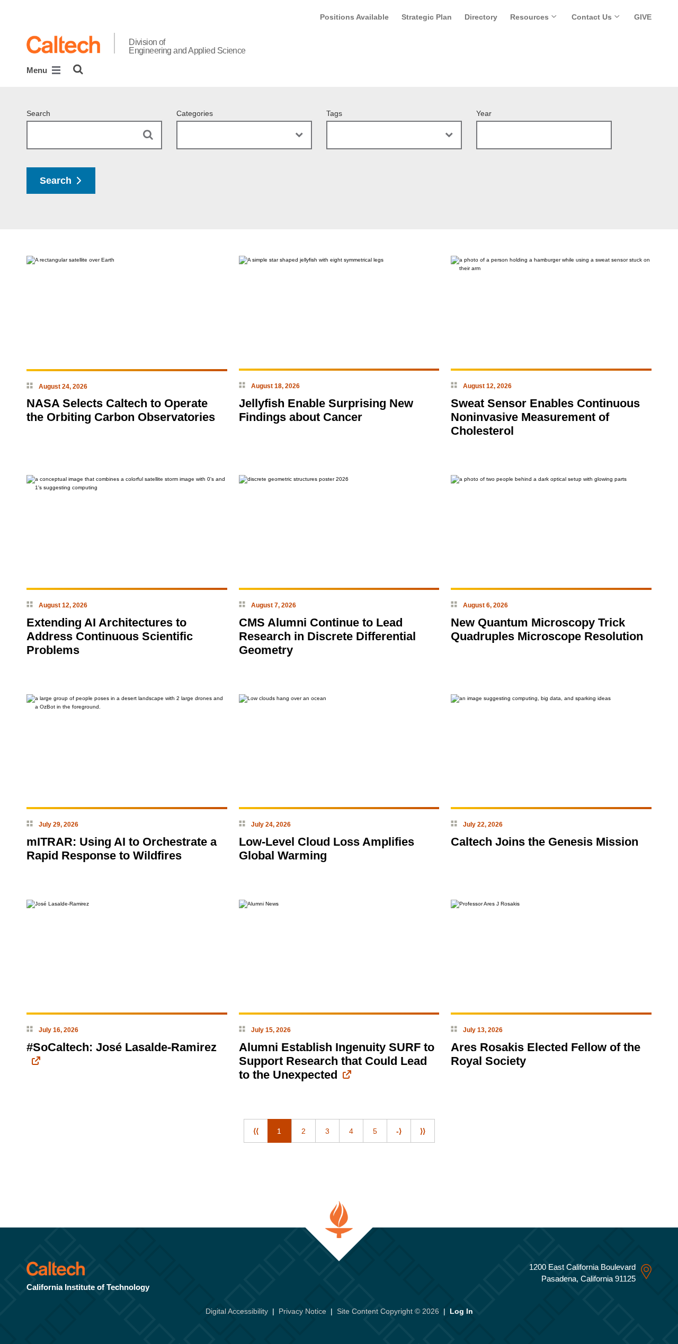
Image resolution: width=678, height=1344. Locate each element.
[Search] (78, 69)
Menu (37, 70)
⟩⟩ (422, 1131)
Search (38, 113)
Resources (530, 17)
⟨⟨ (255, 1131)
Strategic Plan (427, 17)
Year (484, 113)
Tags (334, 113)
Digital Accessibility (237, 1311)
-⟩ (399, 1131)
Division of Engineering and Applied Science (187, 46)
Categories (194, 113)
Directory (481, 17)
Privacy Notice (302, 1311)
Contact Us (593, 17)
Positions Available (354, 17)
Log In (461, 1311)
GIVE (643, 17)
